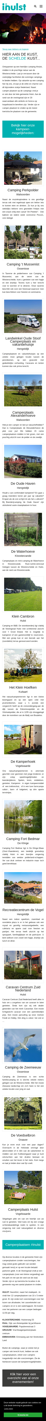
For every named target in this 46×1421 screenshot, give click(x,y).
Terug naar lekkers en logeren (15, 49)
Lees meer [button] (8, 1409)
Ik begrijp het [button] (23, 1415)
